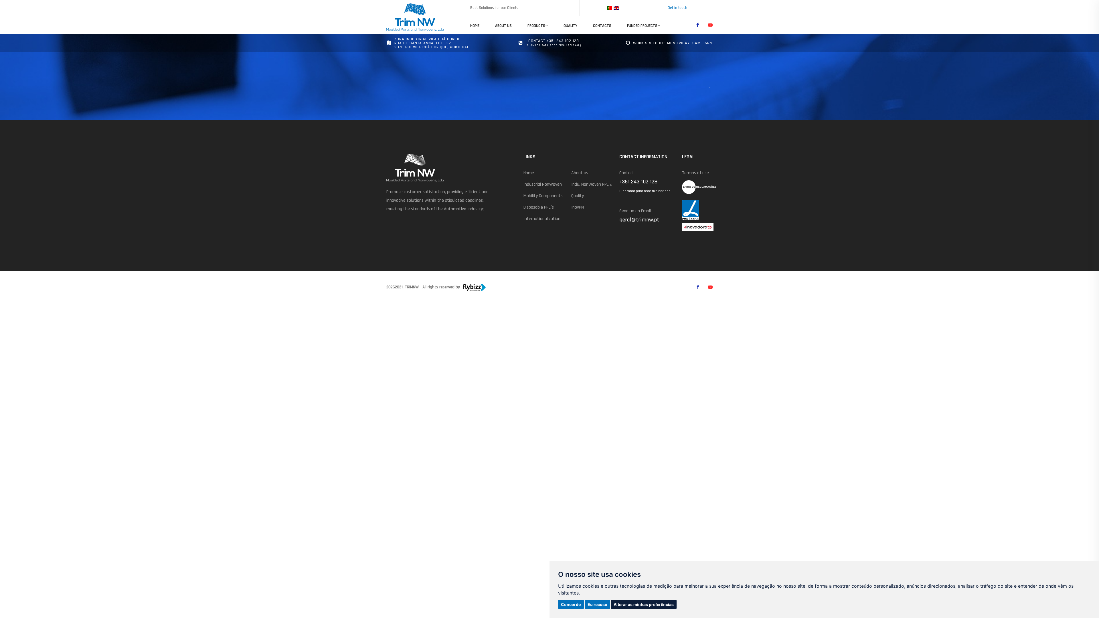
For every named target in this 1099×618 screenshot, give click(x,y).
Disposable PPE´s (538, 207)
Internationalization (541, 219)
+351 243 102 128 (638, 181)
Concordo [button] (571, 604)
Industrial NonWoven (542, 184)
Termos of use (695, 173)
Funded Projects (642, 25)
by (457, 287)
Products (536, 25)
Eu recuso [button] (597, 604)
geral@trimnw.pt (639, 219)
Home (474, 25)
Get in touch (677, 7)
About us (503, 25)
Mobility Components (543, 196)
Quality (570, 25)
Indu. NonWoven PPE (591, 184)
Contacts (602, 25)
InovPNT (578, 207)
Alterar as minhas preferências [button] (644, 604)
